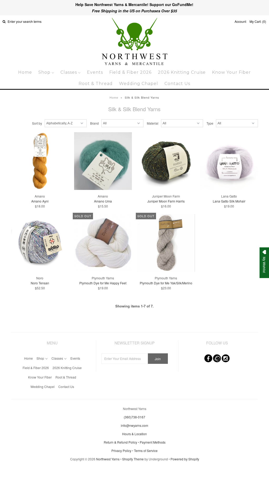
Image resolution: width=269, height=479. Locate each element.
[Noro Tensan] (40, 243)
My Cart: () (258, 21)
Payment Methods (152, 442)
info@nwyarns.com (134, 425)
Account (240, 21)
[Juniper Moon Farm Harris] (166, 161)
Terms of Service (146, 450)
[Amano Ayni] (40, 161)
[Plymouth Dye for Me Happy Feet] (103, 243)
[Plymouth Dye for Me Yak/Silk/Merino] (166, 243)
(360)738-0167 (134, 417)
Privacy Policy (121, 450)
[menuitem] (25, 72)
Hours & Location (134, 434)
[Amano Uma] (103, 161)
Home (114, 97)
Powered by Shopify (184, 459)
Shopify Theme (133, 459)
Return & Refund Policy (120, 442)
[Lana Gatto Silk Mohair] (229, 161)
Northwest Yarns (108, 459)
